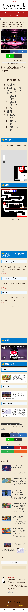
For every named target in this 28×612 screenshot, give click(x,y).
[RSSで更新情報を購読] (20, 451)
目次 (9, 79)
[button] (18, 56)
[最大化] (4, 162)
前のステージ (15, 122)
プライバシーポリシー (13, 589)
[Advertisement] (14, 235)
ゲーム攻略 (20, 605)
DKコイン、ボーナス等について (14, 90)
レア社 (22, 426)
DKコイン (14, 108)
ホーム (7, 605)
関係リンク (13, 114)
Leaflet (24, 180)
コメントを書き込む (14, 562)
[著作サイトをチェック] (7, 447)
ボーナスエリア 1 (15, 98)
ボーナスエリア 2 (15, 104)
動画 (9, 111)
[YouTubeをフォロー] (20, 447)
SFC (22, 424)
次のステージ (15, 128)
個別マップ (13, 84)
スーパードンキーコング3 (13, 424)
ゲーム (4, 424)
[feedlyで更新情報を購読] (7, 451)
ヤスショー (11, 577)
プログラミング (14, 607)
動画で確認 (4, 273)
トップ (13, 117)
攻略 (4, 428)
